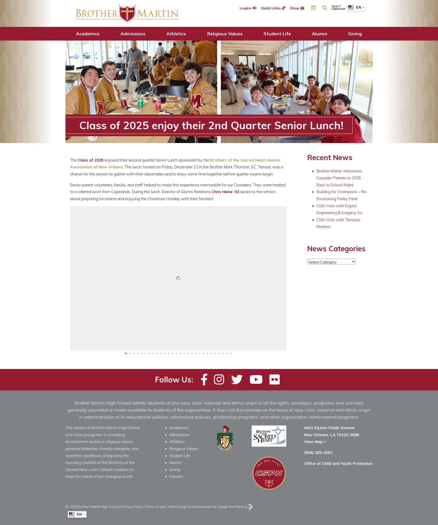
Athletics (176, 33)
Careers (176, 476)
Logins (246, 8)
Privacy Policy (132, 507)
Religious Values (224, 33)
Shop (295, 8)
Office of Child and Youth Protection (338, 463)
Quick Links (271, 8)
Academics (87, 33)
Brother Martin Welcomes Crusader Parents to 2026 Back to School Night (339, 178)
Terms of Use (155, 507)
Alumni (319, 33)
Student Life (277, 33)
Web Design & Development (190, 507)
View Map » (315, 441)
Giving (355, 33)
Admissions (132, 33)
